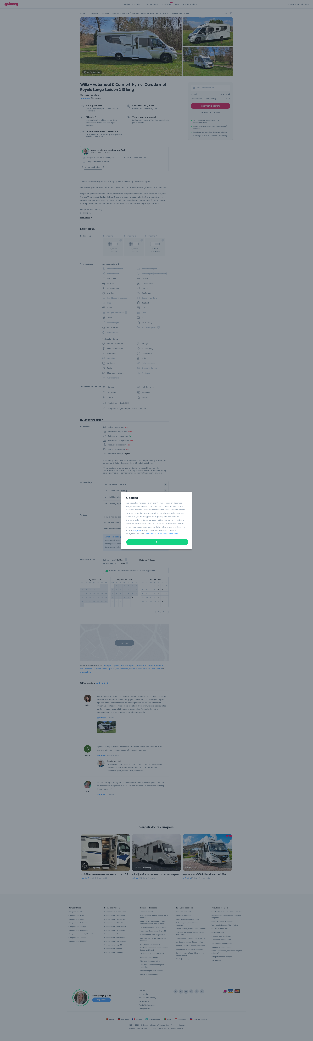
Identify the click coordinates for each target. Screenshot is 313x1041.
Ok (157, 542)
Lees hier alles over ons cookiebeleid (161, 533)
